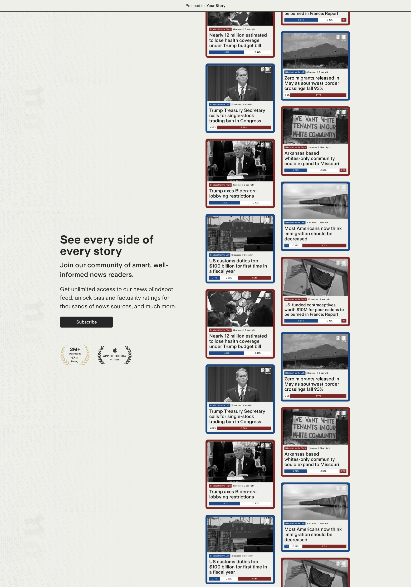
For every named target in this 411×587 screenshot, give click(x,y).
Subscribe (86, 321)
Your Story (215, 5)
